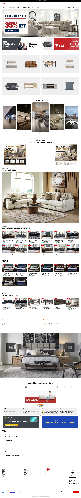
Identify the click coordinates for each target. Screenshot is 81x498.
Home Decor (3, 474)
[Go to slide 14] (40, 415)
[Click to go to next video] (41, 133)
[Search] (57, 4)
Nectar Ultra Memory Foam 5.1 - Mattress (7, 287)
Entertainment (3, 476)
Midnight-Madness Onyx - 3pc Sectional (33, 255)
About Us (25, 469)
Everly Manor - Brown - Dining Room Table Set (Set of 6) (46, 309)
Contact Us (25, 474)
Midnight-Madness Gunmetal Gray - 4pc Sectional (60, 255)
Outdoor (3, 477)
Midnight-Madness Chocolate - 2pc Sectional (8, 241)
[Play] (9, 117)
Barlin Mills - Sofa (57, 308)
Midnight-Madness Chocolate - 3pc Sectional (8, 255)
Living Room (3, 469)
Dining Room (3, 472)
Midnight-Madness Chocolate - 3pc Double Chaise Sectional (47, 241)
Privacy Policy (25, 473)
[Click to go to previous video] (39, 133)
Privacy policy (37, 496)
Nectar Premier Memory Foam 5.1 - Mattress (34, 274)
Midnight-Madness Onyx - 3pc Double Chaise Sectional (72, 241)
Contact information (46, 496)
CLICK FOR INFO (43, 0)
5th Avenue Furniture (50, 472)
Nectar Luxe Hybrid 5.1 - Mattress (72, 273)
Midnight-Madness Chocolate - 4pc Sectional (47, 255)
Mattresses (3, 471)
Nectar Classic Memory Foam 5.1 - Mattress (8, 274)
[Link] (14, 44)
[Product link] (8, 237)
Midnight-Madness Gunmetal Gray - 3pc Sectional (21, 255)
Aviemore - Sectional (6, 308)
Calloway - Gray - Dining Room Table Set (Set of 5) (33, 309)
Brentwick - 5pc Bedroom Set (72, 308)
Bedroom (3, 470)
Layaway (25, 471)
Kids (2, 473)
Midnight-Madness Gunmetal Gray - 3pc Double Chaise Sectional (60, 241)
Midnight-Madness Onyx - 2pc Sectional (33, 241)
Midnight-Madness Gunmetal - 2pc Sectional (21, 241)
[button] (77, 4)
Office (3, 475)
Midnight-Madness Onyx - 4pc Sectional (72, 255)
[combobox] (32, 4)
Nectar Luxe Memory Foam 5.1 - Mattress (59, 274)
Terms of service (42, 496)
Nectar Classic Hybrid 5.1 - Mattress (20, 274)
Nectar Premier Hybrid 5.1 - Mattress (45, 274)
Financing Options (26, 470)
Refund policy (33, 496)
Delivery (25, 472)
